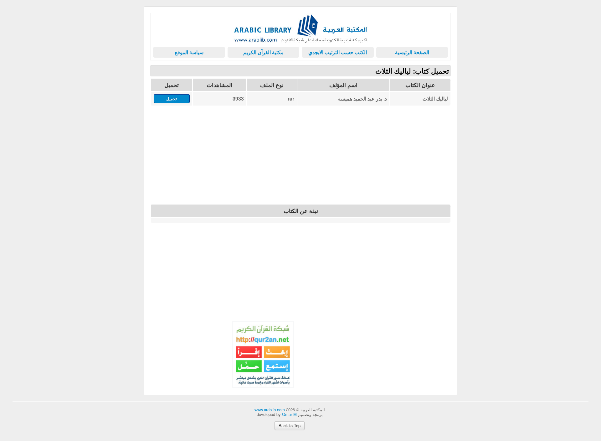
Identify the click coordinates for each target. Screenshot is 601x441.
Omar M (289, 414)
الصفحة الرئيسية (412, 52)
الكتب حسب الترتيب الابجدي (337, 52)
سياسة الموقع (189, 52)
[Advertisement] (300, 158)
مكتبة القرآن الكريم (263, 52)
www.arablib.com (269, 409)
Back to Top (289, 425)
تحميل (171, 98)
